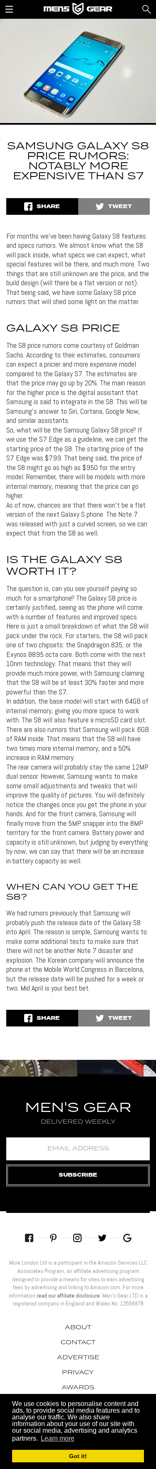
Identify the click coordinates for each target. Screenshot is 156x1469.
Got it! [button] (78, 1456)
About (78, 1327)
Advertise (78, 1357)
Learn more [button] (57, 1438)
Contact (78, 1342)
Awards (78, 1387)
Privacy (78, 1372)
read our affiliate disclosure (68, 1295)
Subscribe (78, 1175)
